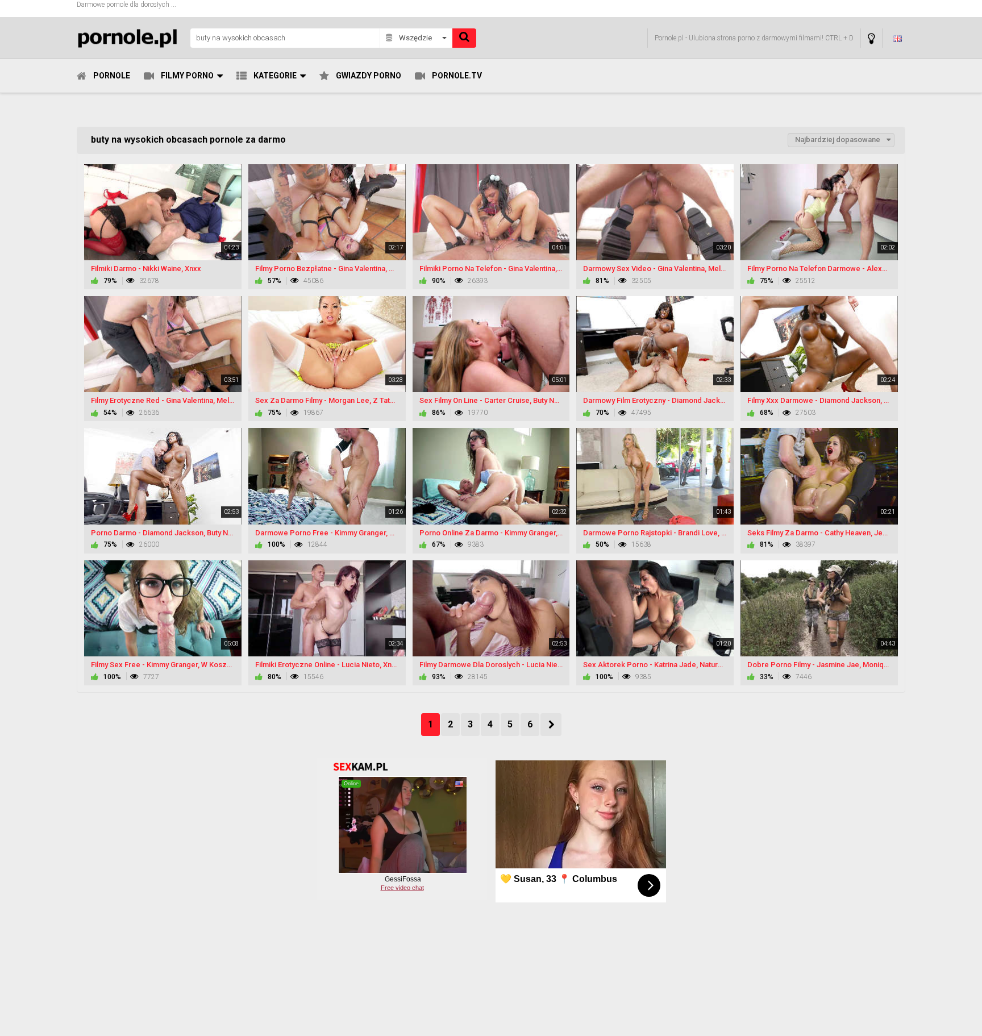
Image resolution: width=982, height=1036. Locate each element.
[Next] (550, 724)
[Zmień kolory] (871, 38)
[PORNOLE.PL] (130, 38)
